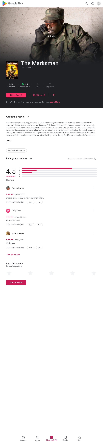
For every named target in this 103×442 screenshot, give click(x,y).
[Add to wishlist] (54, 95)
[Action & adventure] (16, 150)
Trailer (51, 36)
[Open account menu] (99, 4)
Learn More (55, 102)
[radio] (9, 273)
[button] (30, 202)
